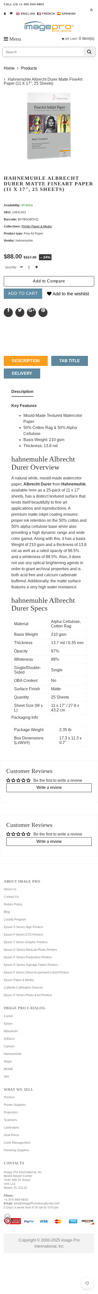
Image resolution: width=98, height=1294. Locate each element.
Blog (7, 912)
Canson (9, 1046)
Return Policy (13, 904)
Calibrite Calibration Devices (23, 987)
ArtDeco (9, 1039)
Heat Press (11, 1135)
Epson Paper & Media (19, 980)
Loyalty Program (15, 919)
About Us (10, 889)
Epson (8, 1023)
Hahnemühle (13, 1054)
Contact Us (11, 897)
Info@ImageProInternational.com (37, 1203)
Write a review (49, 787)
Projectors (11, 1112)
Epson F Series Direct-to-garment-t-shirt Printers (36, 972)
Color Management (17, 1142)
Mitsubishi (11, 1031)
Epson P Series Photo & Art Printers (28, 995)
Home (9, 68)
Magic (8, 1061)
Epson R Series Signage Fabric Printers (31, 965)
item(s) (79, 38)
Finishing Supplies (16, 1150)
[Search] (89, 51)
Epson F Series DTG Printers (23, 934)
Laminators (11, 1127)
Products (29, 68)
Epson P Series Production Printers (28, 957)
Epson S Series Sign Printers (23, 927)
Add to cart (23, 293)
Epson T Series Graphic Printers (25, 942)
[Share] (8, 312)
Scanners (10, 1120)
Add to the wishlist (70, 293)
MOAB (8, 1069)
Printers (9, 1097)
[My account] (5, 13)
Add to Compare (49, 281)
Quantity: (11, 267)
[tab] (22, 393)
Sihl (6, 1076)
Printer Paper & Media (37, 226)
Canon (8, 1016)
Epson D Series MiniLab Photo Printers (30, 950)
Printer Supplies (15, 1105)
